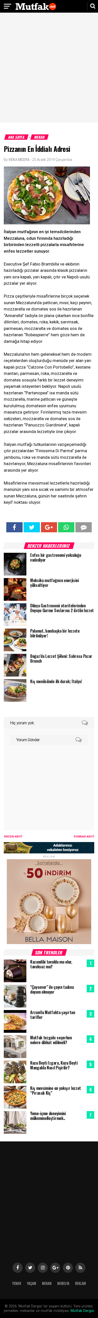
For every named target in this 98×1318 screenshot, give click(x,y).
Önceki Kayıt (13, 836)
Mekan (39, 137)
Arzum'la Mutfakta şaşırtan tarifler (52, 1014)
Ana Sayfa (16, 137)
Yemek (16, 1283)
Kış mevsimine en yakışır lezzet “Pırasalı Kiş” (55, 1090)
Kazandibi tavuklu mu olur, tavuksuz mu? (51, 964)
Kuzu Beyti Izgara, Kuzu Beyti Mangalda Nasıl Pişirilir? (54, 1065)
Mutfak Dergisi (82, 1311)
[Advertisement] (49, 68)
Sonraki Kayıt (84, 836)
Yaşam (31, 1283)
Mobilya (63, 1283)
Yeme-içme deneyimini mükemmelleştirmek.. (48, 1115)
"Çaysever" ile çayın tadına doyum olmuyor (52, 989)
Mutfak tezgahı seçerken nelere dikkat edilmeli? (51, 1040)
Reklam (80, 1283)
